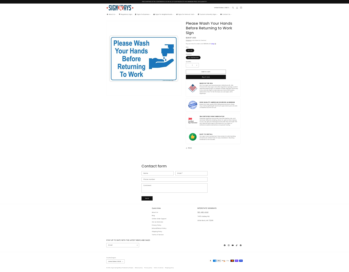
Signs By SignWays (116, 268)
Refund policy (139, 267)
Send (147, 198)
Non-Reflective (193, 57)
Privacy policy (148, 267)
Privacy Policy (156, 225)
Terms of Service (158, 235)
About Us (155, 212)
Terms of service (158, 267)
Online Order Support (159, 219)
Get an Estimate (157, 222)
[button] (233, 8)
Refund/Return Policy (159, 228)
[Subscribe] (137, 245)
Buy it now (206, 77)
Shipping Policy (157, 231)
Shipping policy (169, 267)
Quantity (188, 61)
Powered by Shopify (127, 268)
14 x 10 (190, 50)
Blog (153, 215)
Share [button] (190, 148)
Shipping (188, 40)
